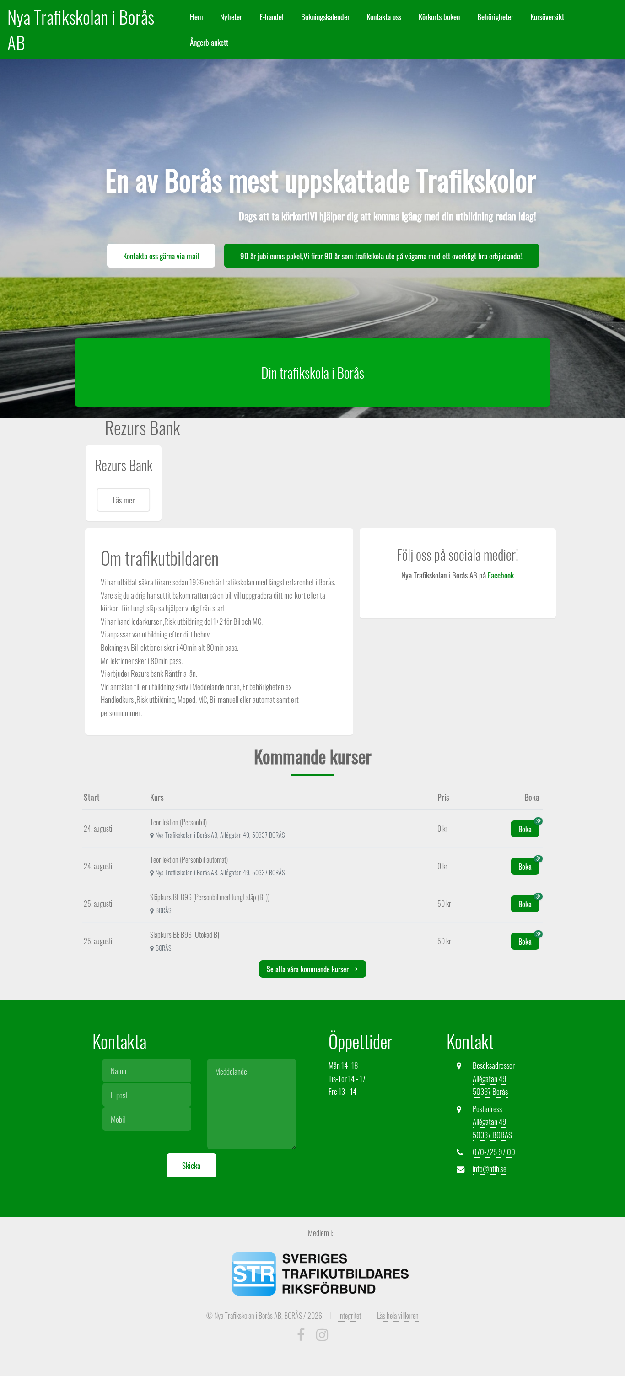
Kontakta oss (383, 16)
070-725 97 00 (494, 1151)
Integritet (349, 1315)
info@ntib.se (489, 1168)
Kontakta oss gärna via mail (161, 256)
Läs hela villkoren (398, 1315)
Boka (528, 827)
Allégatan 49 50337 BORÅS (492, 1127)
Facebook (501, 575)
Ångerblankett (209, 42)
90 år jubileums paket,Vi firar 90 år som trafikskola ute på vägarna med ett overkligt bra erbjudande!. (381, 256)
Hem (196, 16)
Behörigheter (495, 16)
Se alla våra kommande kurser (308, 969)
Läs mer (124, 500)
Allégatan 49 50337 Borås (490, 1085)
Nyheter (231, 16)
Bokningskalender (325, 16)
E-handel (271, 16)
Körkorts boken (439, 16)
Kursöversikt (547, 16)
